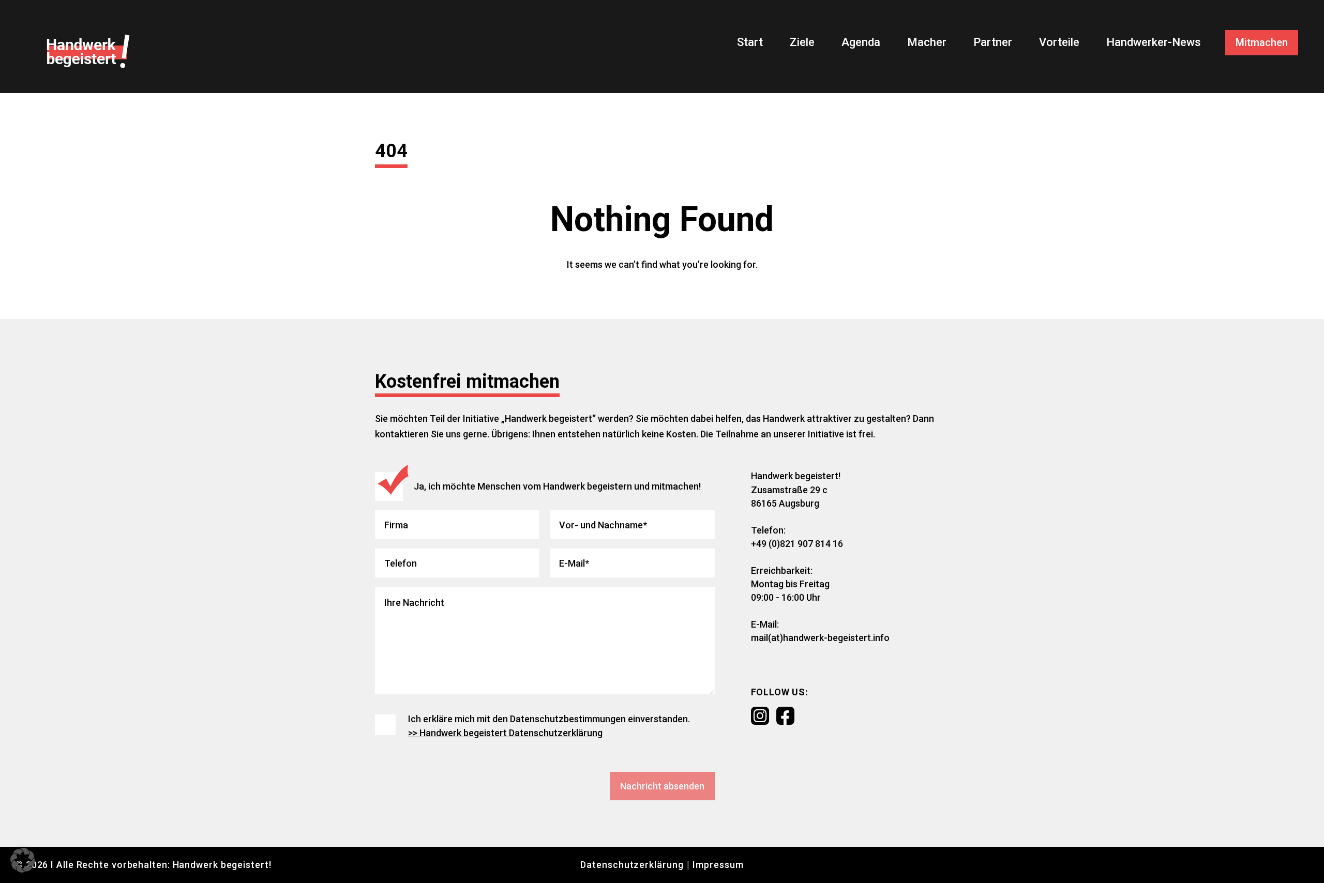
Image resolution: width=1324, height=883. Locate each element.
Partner (992, 42)
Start (750, 42)
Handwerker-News (1153, 42)
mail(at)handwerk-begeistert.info (820, 637)
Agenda (860, 42)
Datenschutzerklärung (631, 864)
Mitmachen (1262, 42)
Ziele (802, 42)
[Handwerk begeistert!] (88, 51)
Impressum (718, 864)
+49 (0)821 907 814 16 (797, 543)
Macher (926, 42)
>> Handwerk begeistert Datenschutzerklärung (505, 732)
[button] (23, 860)
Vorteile (1059, 42)
